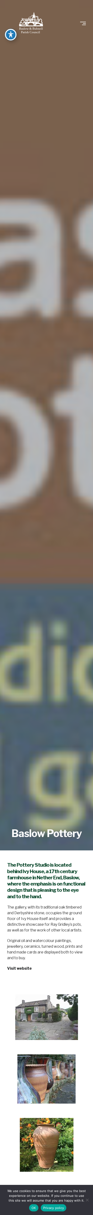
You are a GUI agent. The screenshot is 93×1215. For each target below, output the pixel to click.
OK (33, 1208)
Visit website (19, 968)
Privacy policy (53, 1208)
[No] (87, 1200)
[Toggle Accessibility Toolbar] (10, 34)
